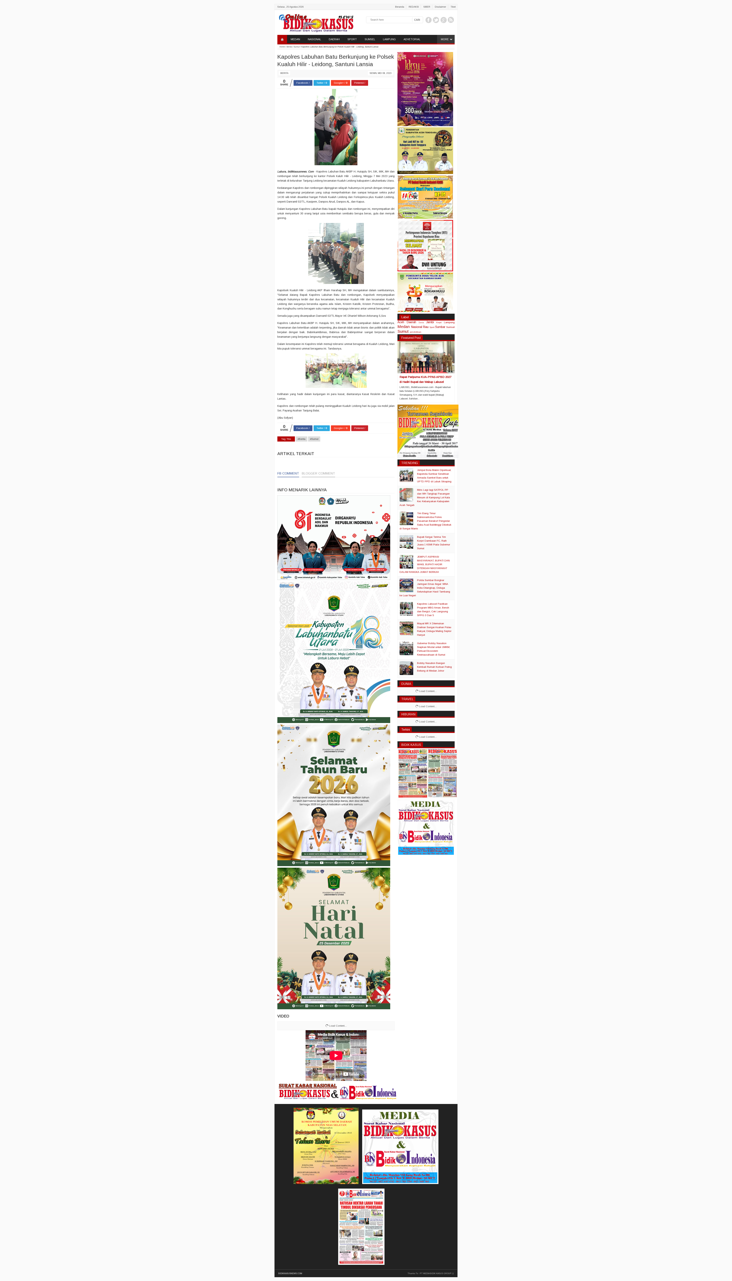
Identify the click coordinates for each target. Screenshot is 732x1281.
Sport (431, 327)
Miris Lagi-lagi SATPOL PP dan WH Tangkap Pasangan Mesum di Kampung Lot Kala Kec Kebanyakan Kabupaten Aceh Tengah (425, 497)
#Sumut (314, 439)
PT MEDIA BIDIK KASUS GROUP (435, 1273)
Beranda (399, 7)
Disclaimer (440, 7)
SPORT (352, 39)
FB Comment (288, 473)
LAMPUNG (389, 39)
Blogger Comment (318, 473)
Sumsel (450, 327)
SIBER (426, 7)
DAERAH (334, 39)
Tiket (453, 7)
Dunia (421, 322)
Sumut (403, 331)
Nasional (416, 327)
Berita (284, 73)
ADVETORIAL (412, 39)
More (445, 39)
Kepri (439, 322)
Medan (403, 326)
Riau (426, 327)
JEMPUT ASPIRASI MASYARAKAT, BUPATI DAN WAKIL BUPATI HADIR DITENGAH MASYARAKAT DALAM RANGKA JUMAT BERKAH (425, 564)
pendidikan (415, 332)
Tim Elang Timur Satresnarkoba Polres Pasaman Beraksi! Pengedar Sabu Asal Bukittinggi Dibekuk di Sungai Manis (425, 521)
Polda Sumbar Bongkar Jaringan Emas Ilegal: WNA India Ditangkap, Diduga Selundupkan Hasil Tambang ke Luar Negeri (425, 588)
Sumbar (440, 327)
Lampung (449, 322)
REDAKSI (414, 7)
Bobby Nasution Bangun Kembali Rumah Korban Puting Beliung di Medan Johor (434, 667)
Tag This (286, 439)
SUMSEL (370, 39)
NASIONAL (314, 39)
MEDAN (295, 39)
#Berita (301, 439)
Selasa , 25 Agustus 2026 (290, 7)
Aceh (400, 322)
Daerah (411, 322)
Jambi (430, 322)
